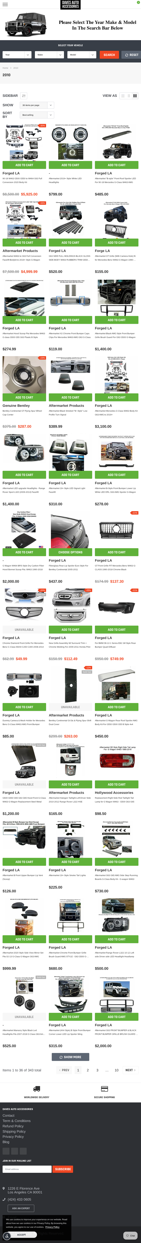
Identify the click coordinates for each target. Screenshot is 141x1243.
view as (110, 95)
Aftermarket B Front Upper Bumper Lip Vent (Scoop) (23, 877)
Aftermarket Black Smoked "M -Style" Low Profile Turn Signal (68, 413)
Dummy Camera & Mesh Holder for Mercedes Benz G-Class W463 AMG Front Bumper (24, 722)
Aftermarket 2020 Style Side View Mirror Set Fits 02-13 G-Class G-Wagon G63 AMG (23, 955)
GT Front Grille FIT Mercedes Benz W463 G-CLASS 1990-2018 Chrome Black (115, 568)
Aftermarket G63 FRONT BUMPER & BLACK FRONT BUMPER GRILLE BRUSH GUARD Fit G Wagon (116, 1032)
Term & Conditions (17, 1121)
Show (8, 105)
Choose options (70, 552)
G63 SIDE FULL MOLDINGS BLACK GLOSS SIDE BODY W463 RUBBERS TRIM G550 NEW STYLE (69, 258)
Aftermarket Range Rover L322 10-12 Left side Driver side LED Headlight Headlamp (114, 955)
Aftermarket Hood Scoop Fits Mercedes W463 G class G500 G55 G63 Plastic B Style (24, 335)
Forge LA (102, 250)
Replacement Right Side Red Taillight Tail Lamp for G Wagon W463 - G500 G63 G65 (114, 800)
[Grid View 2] (129, 96)
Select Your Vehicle (70, 45)
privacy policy (52, 1227)
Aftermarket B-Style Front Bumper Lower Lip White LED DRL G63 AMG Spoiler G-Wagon (115, 490)
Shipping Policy (14, 1131)
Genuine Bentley (16, 405)
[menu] (5, 4)
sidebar (10, 95)
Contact (8, 1115)
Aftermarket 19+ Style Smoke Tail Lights (67, 875)
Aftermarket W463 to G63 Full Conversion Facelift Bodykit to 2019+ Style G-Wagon (22, 258)
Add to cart (24, 165)
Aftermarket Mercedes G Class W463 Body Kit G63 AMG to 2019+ (116, 413)
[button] (7, 1236)
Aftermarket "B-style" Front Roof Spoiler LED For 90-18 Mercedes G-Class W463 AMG (115, 180)
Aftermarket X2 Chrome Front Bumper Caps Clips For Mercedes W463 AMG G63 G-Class (70, 335)
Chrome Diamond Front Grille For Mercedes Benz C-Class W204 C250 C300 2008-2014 (23, 645)
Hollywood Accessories (114, 792)
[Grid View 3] (135, 96)
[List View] (123, 96)
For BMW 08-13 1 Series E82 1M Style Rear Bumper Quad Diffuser (115, 645)
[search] (14, 4)
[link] (24, 143)
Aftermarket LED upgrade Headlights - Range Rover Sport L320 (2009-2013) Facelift (24, 490)
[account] (128, 4)
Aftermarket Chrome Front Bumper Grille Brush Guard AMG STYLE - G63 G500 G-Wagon (68, 955)
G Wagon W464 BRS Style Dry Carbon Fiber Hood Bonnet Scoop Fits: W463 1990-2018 (23, 568)
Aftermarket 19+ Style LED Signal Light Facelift (67, 490)
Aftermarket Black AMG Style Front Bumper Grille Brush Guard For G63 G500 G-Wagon (115, 335)
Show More (72, 1057)
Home (5, 68)
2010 (15, 68)
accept (21, 1235)
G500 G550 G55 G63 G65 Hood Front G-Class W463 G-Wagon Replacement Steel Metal (24, 800)
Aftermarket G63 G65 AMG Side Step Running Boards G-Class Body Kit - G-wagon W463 (116, 877)
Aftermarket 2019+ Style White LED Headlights (65, 180)
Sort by (7, 115)
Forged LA (11, 173)
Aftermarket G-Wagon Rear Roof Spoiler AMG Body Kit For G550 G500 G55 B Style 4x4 (116, 722)
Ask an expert (21, 1208)
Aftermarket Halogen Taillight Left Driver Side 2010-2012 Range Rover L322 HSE (70, 800)
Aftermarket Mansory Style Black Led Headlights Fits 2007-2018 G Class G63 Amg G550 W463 (23, 1032)
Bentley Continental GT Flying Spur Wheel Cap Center (22, 413)
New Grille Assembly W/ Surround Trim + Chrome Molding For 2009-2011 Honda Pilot (69, 645)
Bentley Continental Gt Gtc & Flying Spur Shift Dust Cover (70, 722)
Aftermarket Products (20, 250)
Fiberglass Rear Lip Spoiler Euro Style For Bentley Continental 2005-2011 (68, 568)
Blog (6, 1142)
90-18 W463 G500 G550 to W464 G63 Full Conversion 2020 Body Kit (22, 180)
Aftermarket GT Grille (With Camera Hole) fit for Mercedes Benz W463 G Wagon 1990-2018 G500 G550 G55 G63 (115, 258)
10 (116, 1070)
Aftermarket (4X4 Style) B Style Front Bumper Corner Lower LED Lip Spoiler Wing (70, 1032)
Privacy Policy (13, 1136)
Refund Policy (13, 1126)
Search (109, 55)
